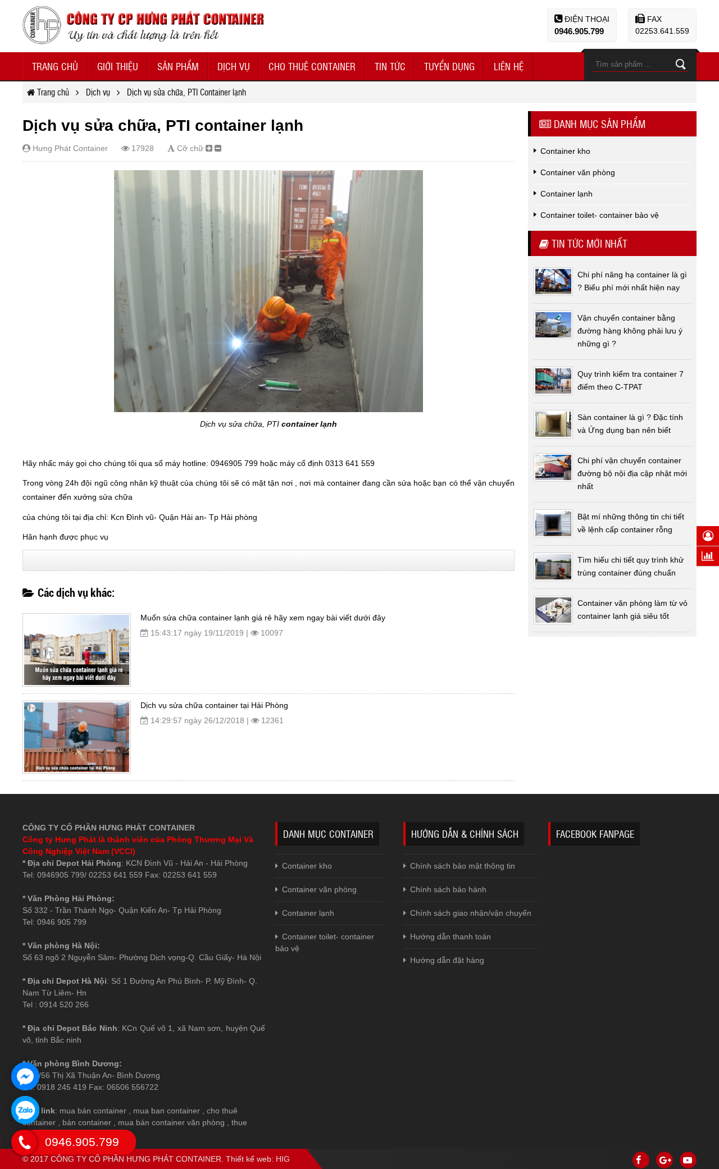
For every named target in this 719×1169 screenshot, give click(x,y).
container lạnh (309, 423)
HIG (283, 1158)
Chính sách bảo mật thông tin (462, 865)
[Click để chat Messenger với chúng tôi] (25, 1076)
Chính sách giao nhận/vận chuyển (470, 912)
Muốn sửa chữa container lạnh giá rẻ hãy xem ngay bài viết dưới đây (262, 617)
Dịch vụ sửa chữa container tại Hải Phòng (214, 705)
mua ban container (166, 1110)
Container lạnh (308, 912)
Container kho (307, 865)
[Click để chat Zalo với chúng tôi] (25, 1110)
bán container (86, 1122)
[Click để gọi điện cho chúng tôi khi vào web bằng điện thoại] (24, 1143)
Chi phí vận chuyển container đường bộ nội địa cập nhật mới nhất (632, 473)
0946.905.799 (579, 31)
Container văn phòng (319, 889)
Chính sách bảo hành (448, 889)
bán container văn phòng (180, 1122)
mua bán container (93, 1110)
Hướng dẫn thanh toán (450, 936)
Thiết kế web (248, 1158)
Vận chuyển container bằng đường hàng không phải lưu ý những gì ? (629, 330)
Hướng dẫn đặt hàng (447, 960)
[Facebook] (640, 1160)
